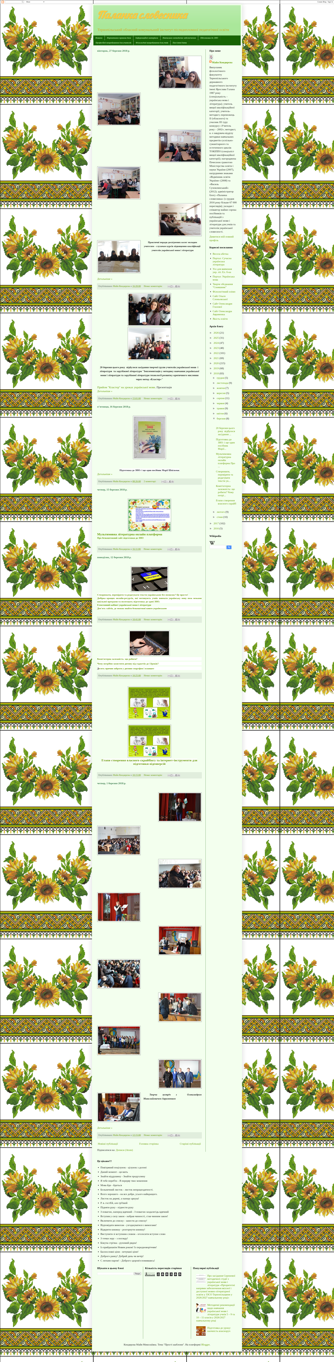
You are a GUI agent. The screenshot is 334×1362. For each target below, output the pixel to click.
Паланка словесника (142, 14)
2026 (216, 332)
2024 (216, 342)
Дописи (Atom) (124, 1150)
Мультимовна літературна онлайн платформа (129, 534)
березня (221, 418)
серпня (221, 398)
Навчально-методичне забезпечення (179, 38)
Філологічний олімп (224, 291)
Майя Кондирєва (222, 62)
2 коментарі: (150, 481)
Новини (98, 38)
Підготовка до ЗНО (209, 38)
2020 (216, 363)
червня (221, 403)
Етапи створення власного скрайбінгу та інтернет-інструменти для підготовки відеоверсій (149, 762)
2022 (216, 353)
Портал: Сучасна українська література (222, 261)
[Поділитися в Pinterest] (179, 286)
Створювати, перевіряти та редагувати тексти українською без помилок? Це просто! (142, 594)
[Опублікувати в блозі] (171, 286)
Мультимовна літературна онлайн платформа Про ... (225, 460)
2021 (216, 358)
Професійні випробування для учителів (113, 43)
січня (220, 517)
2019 (216, 368)
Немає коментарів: (153, 286)
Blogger (205, 1344)
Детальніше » (104, 278)
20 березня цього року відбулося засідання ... (225, 431)
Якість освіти (220, 318)
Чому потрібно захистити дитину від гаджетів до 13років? (128, 663)
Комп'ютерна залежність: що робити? (117, 659)
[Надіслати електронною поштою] (169, 286)
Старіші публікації (190, 1143)
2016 (216, 528)
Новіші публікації (108, 1143)
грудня (221, 377)
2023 (216, 347)
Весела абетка (220, 253)
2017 (216, 523)
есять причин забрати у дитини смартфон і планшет (126, 668)
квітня (220, 413)
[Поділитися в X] (174, 286)
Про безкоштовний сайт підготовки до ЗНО (120, 538)
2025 (216, 337)
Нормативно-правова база (119, 38)
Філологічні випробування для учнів (152, 43)
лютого (221, 511)
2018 (216, 373)
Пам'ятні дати (180, 43)
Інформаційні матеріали (146, 38)
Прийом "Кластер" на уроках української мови (126, 387)
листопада (223, 382)
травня (221, 408)
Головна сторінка (149, 1143)
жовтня (221, 388)
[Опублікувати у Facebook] (176, 286)
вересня (221, 393)
